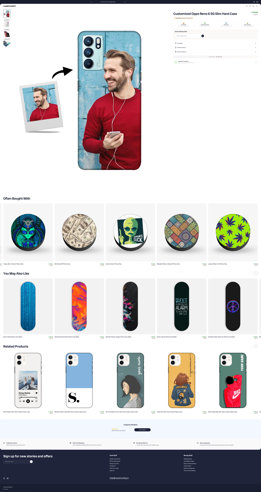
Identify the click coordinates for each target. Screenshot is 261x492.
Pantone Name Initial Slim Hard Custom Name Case (70, 412)
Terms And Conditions (190, 470)
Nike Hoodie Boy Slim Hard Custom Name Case (222, 412)
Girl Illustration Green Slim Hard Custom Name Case (122, 412)
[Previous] (91, 2)
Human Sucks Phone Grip (113, 264)
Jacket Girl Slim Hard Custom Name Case (169, 412)
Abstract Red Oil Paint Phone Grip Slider (67, 337)
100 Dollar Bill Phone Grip (62, 264)
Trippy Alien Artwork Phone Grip (13, 264)
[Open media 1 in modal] (89, 100)
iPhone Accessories (115, 461)
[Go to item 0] (6, 14)
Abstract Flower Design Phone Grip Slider (118, 337)
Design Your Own (114, 463)
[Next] (124, 2)
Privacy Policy (187, 466)
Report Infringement (189, 468)
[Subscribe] (31, 461)
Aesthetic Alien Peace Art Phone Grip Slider (221, 337)
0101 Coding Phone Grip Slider (12, 337)
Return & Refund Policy (190, 463)
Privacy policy (5, 489)
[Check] (202, 36)
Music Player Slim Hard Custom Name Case (16, 412)
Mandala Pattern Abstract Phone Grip (168, 264)
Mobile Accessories (115, 459)
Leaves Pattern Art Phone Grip (217, 264)
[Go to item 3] (6, 33)
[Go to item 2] (6, 23)
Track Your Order (114, 468)
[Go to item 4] (6, 42)
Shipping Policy (188, 459)
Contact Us (113, 466)
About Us (112, 470)
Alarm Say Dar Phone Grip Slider (167, 337)
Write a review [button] (142, 429)
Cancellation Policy (189, 461)
